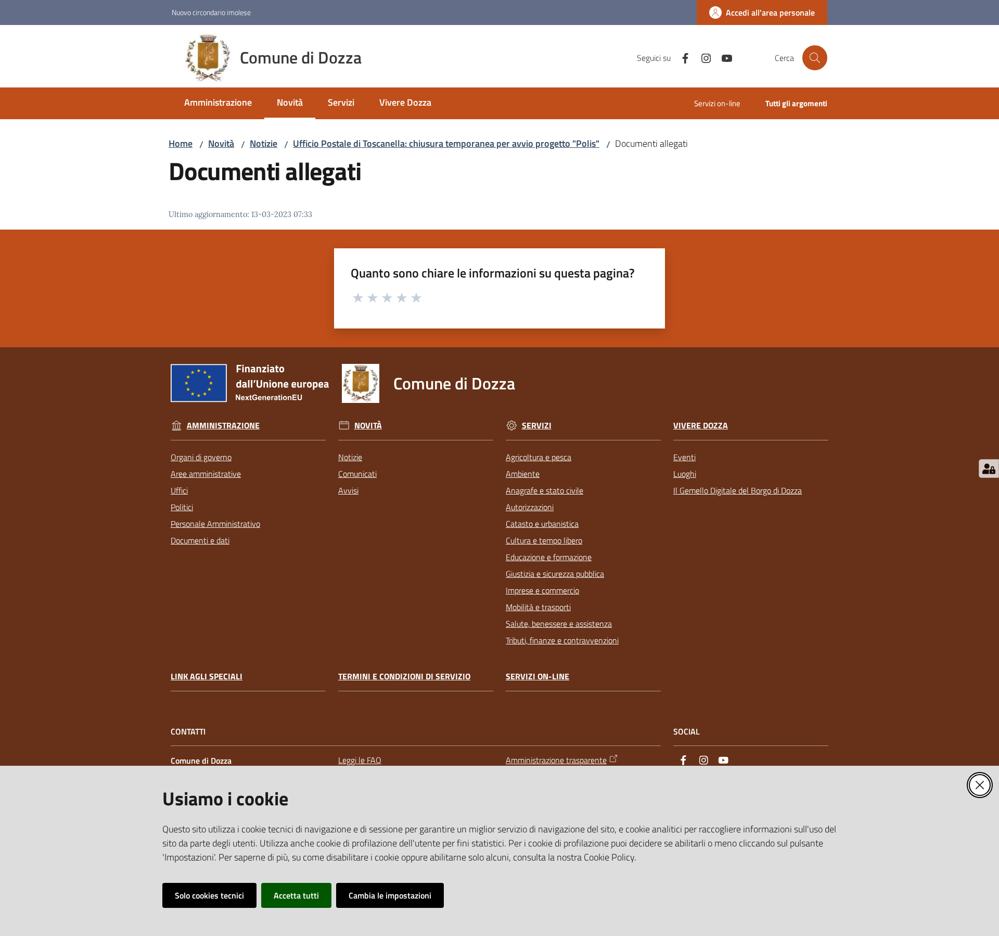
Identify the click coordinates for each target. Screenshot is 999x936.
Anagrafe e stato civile (544, 490)
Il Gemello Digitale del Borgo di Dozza (737, 490)
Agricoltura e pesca (538, 457)
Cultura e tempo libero (544, 540)
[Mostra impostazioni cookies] (989, 468)
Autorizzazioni (530, 507)
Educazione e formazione (549, 557)
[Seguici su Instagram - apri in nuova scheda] (701, 57)
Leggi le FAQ (359, 760)
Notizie (263, 143)
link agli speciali (206, 676)
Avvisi (348, 490)
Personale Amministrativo (215, 523)
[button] (814, 57)
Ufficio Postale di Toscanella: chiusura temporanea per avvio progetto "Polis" (446, 143)
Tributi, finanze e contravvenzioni (562, 640)
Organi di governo (201, 457)
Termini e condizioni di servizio (404, 676)
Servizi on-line (537, 676)
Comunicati (357, 473)
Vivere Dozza (700, 426)
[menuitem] (218, 103)
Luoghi (684, 473)
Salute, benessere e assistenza (559, 623)
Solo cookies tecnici (209, 895)
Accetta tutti (296, 895)
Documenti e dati (200, 540)
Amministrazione (223, 426)
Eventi (684, 457)
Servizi (537, 426)
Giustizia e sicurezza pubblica (555, 573)
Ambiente (523, 473)
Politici (182, 507)
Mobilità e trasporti (538, 607)
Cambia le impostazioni (390, 895)
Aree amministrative (206, 473)
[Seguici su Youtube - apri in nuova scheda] (722, 57)
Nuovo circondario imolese (211, 12)
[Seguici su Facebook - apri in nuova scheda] (681, 57)
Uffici (179, 490)
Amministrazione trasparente (556, 760)
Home (181, 143)
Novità (221, 143)
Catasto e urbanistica (542, 523)
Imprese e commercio (542, 590)
